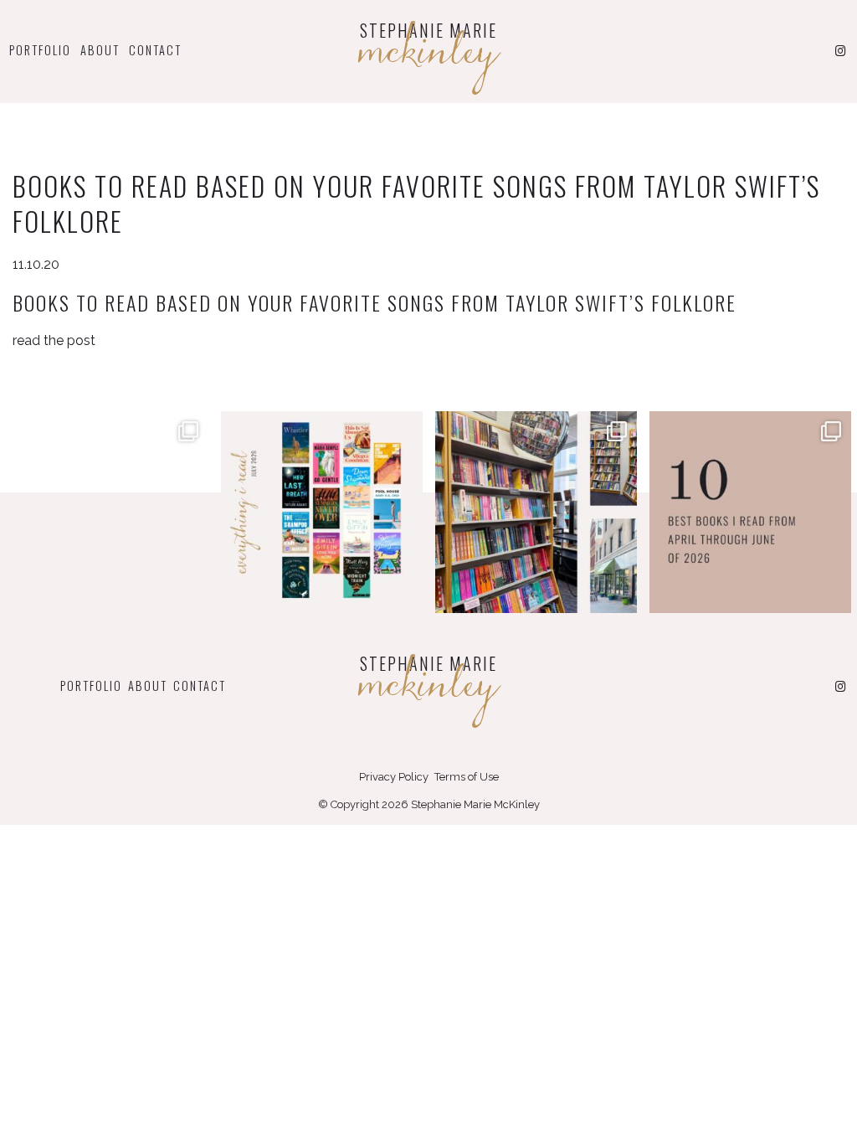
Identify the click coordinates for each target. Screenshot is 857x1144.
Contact (155, 50)
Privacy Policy (393, 776)
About (100, 50)
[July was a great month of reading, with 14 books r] (322, 512)
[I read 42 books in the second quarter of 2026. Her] (750, 512)
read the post (54, 340)
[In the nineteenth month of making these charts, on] (107, 512)
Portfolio (40, 50)
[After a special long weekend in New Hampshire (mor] (536, 512)
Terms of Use (466, 776)
